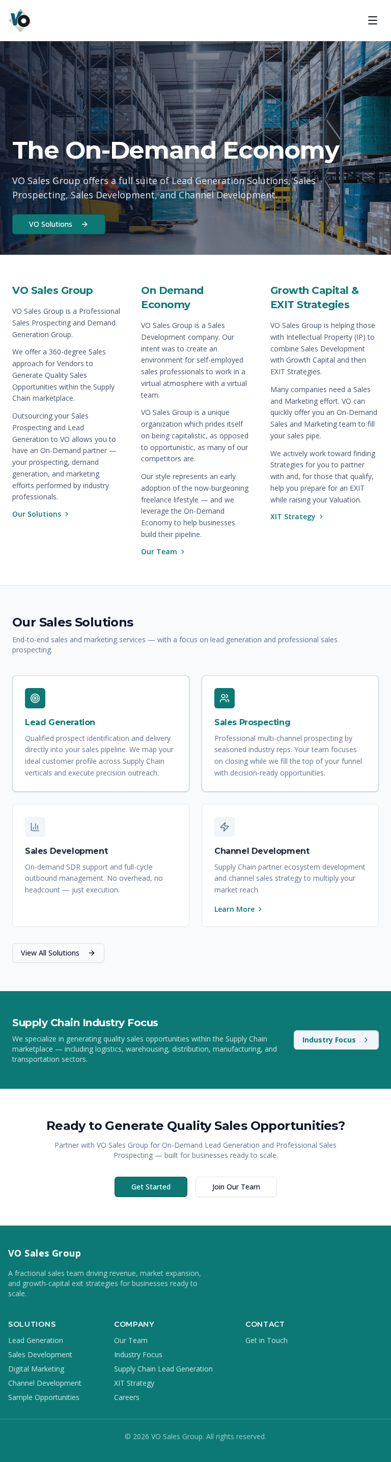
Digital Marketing (36, 1369)
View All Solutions (50, 953)
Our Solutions (36, 514)
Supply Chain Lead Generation (163, 1369)
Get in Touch (266, 1340)
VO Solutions (50, 224)
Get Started (151, 1186)
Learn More (234, 909)
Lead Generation (35, 1340)
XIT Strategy (293, 516)
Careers (126, 1397)
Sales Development (40, 1354)
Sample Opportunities (43, 1397)
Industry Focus (329, 1040)
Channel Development (44, 1383)
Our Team (159, 551)
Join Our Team (236, 1186)
